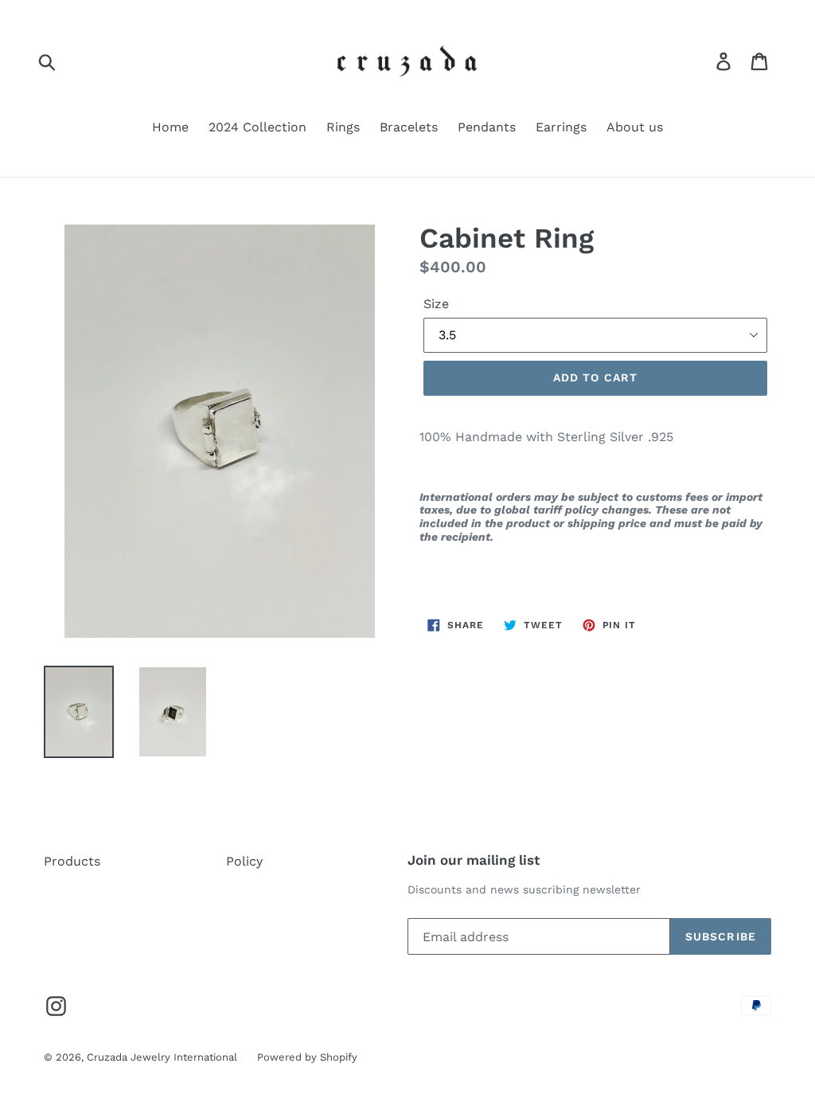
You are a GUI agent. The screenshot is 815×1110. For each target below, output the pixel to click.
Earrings (561, 127)
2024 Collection (257, 127)
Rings (343, 127)
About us (634, 127)
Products (72, 861)
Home (170, 127)
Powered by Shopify (307, 1057)
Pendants (487, 127)
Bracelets (409, 127)
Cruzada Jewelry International (162, 1057)
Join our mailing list (474, 860)
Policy (244, 861)
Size (436, 303)
